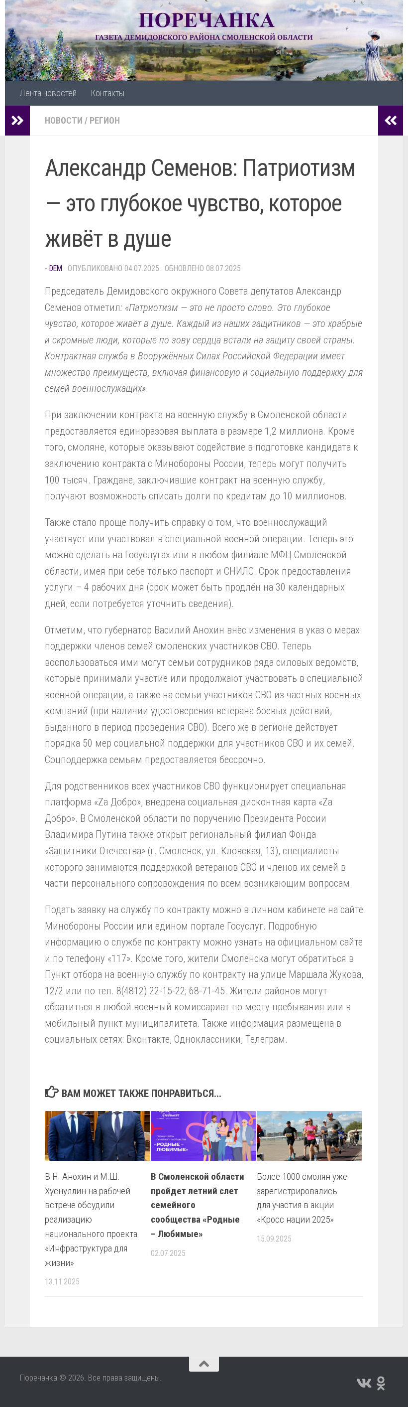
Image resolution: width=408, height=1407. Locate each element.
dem (55, 268)
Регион (105, 120)
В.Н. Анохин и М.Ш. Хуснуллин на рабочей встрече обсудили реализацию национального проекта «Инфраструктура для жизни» (91, 1219)
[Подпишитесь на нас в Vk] (363, 1384)
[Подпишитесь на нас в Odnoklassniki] (381, 1384)
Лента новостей (48, 93)
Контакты (107, 93)
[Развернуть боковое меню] (17, 121)
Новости (64, 120)
